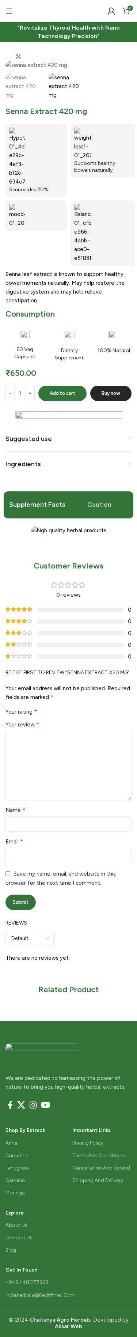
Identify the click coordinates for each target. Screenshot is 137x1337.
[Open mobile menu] (9, 11)
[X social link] (21, 1105)
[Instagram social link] (33, 1105)
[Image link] (43, 1050)
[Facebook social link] (10, 1105)
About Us (16, 1225)
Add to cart (62, 393)
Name (15, 810)
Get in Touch (21, 1270)
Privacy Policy (87, 1143)
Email (14, 841)
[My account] (111, 11)
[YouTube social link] (45, 1105)
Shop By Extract (25, 1130)
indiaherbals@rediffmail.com (40, 1295)
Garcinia (15, 1180)
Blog (10, 1250)
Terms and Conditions (98, 1155)
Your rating (21, 712)
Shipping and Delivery (97, 1180)
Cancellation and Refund (101, 1168)
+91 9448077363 (26, 1282)
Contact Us (19, 1238)
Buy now (111, 393)
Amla (11, 1143)
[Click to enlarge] (18, 56)
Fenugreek (17, 1168)
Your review (22, 724)
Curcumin (16, 1155)
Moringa (15, 1193)
